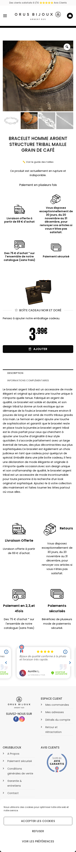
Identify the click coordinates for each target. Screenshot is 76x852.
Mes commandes (57, 705)
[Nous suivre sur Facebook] (16, 719)
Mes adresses (54, 712)
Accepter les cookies (38, 821)
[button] (5, 15)
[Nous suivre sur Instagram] (22, 719)
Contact (13, 793)
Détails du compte (57, 720)
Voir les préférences (38, 841)
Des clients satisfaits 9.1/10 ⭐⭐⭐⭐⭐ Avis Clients (38, 2)
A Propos (13, 754)
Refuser (38, 831)
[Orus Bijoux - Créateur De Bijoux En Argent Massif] (38, 15)
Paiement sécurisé (19, 761)
